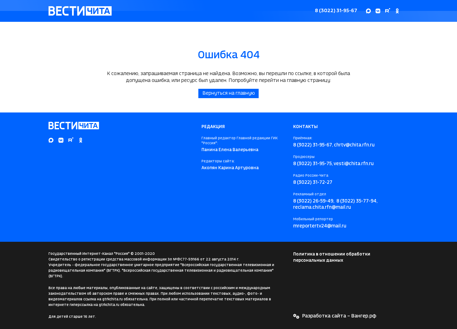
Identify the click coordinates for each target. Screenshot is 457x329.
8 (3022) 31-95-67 (336, 10)
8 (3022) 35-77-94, (356, 201)
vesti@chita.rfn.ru (354, 164)
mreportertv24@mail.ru (319, 226)
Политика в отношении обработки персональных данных (331, 257)
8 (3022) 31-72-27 (312, 182)
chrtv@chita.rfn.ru (354, 145)
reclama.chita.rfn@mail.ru (322, 207)
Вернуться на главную (228, 93)
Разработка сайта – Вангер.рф (339, 316)
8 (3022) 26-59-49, (313, 201)
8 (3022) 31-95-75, (313, 164)
